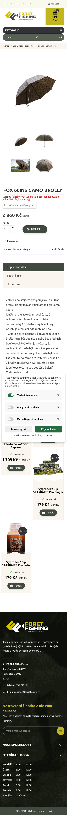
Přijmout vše (48, 429)
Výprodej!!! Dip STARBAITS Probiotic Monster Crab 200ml (16, 564)
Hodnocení (13, 284)
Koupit (36, 229)
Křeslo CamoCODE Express (16, 446)
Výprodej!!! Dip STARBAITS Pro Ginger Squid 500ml (48, 490)
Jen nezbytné (18, 429)
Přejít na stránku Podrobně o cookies (33, 435)
